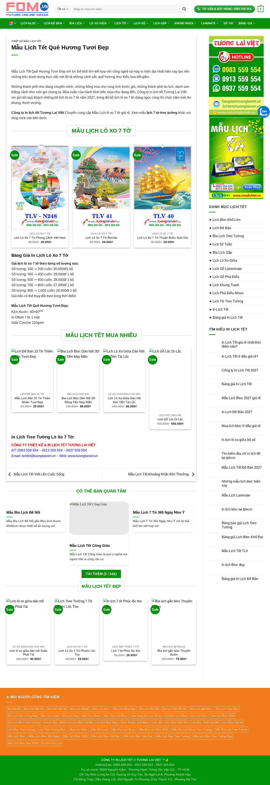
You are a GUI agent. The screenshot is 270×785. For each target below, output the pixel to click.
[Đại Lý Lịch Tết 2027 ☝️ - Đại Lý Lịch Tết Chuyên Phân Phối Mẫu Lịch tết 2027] (27, 9)
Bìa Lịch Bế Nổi (149, 708)
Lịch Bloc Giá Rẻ (232, 722)
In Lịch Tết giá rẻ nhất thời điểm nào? (241, 344)
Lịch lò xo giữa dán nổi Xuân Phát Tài (28, 652)
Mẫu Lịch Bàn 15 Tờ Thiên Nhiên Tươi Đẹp (32, 400)
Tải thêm (101, 574)
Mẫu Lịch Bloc (16, 736)
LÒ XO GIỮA (98, 23)
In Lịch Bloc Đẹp (107, 722)
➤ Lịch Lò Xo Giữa (223, 260)
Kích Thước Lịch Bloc (134, 722)
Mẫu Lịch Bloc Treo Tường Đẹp (212, 736)
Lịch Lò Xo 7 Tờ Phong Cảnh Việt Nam (40, 237)
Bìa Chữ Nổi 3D (33, 708)
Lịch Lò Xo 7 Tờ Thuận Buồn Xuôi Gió (162, 237)
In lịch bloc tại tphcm (237, 509)
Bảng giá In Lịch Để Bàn (240, 579)
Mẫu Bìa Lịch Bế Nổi (23, 512)
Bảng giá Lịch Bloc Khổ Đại (242, 537)
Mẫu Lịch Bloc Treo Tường (172, 736)
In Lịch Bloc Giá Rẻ (81, 722)
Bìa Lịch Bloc (101, 708)
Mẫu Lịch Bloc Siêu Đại (137, 736)
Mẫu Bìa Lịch (99, 729)
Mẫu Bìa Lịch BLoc (123, 729)
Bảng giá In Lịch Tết (237, 384)
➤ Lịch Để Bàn (220, 228)
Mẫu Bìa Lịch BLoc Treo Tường (191, 729)
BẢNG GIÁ (245, 23)
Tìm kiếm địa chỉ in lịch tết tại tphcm (241, 455)
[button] (261, 9)
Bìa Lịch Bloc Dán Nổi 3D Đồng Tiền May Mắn (78, 400)
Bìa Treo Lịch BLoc (116, 715)
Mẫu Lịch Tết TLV (235, 551)
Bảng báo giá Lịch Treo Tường (239, 525)
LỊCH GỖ (140, 23)
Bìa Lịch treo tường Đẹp (22, 715)
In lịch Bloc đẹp (233, 565)
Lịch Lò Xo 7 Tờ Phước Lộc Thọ (77, 652)
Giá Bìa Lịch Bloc (176, 715)
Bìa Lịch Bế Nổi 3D (174, 708)
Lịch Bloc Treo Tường (21, 729)
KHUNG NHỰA (184, 23)
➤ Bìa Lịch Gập (220, 252)
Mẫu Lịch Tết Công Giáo (90, 546)
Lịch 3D (157, 722)
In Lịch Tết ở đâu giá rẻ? (240, 356)
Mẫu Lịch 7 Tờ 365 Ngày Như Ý (159, 512)
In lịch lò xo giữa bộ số (238, 440)
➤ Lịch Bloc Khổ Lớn (224, 220)
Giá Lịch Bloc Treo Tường (24, 722)
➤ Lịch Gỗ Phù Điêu (224, 277)
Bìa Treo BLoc (91, 715)
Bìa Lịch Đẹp (70, 715)
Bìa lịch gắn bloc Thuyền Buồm (174, 652)
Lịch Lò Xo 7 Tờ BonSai (101, 237)
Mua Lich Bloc (78, 729)
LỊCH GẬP (160, 23)
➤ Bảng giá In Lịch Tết (226, 317)
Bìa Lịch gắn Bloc (201, 708)
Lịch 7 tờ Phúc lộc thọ (125, 650)
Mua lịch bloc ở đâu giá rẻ (241, 426)
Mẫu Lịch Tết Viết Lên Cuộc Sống (38, 474)
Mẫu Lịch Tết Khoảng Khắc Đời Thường (158, 474)
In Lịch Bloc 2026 (54, 722)
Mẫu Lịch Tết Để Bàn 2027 (242, 467)
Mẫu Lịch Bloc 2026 (75, 736)
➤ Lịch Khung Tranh (224, 285)
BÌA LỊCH (75, 23)
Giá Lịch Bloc (199, 715)
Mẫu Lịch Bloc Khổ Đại (105, 736)
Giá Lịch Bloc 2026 (223, 715)
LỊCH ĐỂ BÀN (53, 23)
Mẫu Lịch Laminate (236, 495)
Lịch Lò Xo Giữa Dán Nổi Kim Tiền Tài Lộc (124, 400)
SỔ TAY (228, 23)
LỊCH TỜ (120, 23)
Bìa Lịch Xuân (50, 715)
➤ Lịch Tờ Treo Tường (226, 301)
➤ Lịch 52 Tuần (220, 244)
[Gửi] (184, 9)
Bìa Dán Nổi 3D (56, 708)
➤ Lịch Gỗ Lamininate (225, 269)
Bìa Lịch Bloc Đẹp (124, 708)
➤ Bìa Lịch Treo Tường (226, 236)
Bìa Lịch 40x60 (79, 708)
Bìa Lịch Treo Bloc (227, 708)
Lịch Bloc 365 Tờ (176, 722)
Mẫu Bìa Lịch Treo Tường (231, 729)
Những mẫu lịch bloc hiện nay (241, 483)
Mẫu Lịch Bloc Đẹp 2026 (23, 743)
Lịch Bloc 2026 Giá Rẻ (204, 722)
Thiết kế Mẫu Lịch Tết (26, 41)
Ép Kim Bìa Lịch (52, 743)
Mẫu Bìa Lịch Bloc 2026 (153, 729)
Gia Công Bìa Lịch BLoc (146, 715)
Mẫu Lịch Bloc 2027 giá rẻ (241, 398)
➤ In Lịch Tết (218, 309)
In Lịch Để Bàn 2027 (237, 412)
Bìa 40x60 (14, 708)
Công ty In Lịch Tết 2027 (240, 370)
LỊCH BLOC (28, 23)
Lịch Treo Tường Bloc (52, 729)
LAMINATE (208, 23)
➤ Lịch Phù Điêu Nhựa (226, 293)
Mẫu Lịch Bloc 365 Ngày (44, 736)
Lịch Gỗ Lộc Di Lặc (170, 419)
